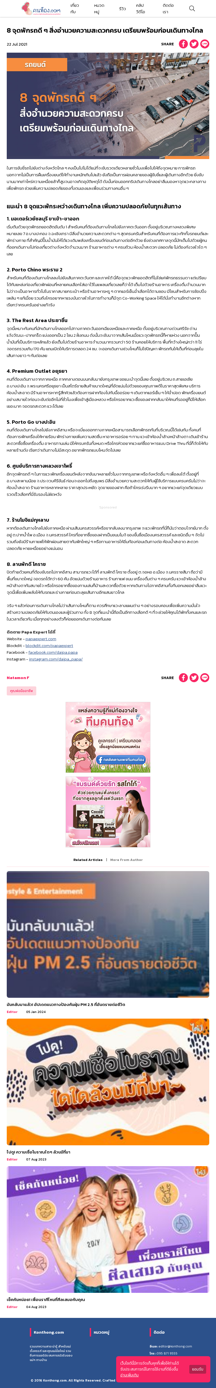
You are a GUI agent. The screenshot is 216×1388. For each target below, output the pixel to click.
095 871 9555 (167, 1353)
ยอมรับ (197, 1369)
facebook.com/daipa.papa (53, 652)
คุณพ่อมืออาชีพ (21, 690)
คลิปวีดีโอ (140, 8)
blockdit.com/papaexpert (49, 645)
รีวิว (122, 8)
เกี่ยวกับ (75, 8)
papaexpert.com (41, 638)
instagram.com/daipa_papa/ (56, 659)
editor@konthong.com (175, 1346)
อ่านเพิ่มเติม (129, 1375)
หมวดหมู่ (99, 8)
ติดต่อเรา (168, 8)
